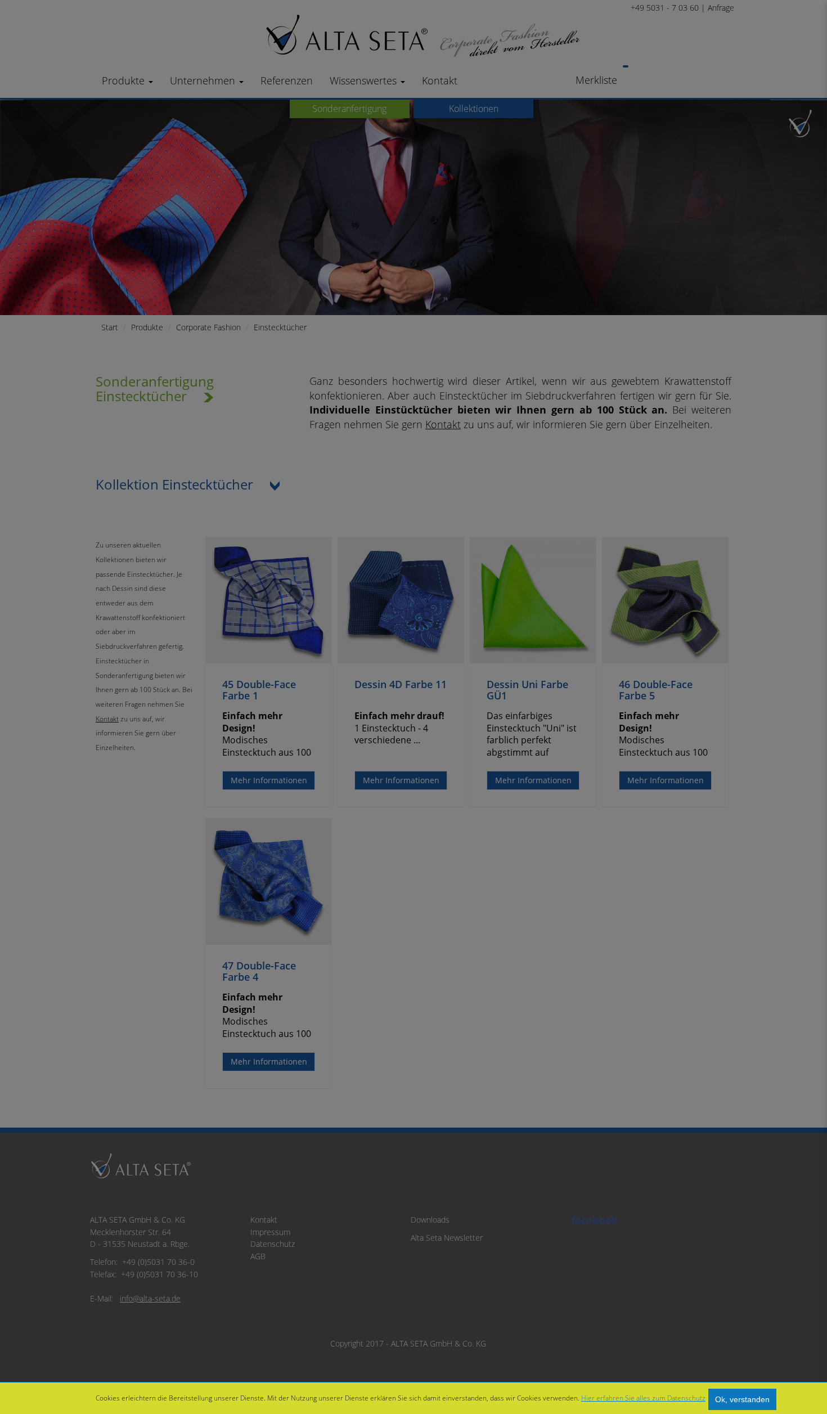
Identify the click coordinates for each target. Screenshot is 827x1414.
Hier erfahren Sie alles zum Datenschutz (643, 1398)
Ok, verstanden (742, 1399)
